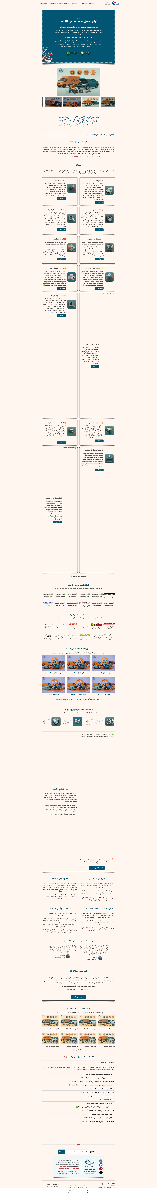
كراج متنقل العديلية (53, 1029)
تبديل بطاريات (74, 1168)
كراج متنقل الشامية (90, 1046)
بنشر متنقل (62, 1166)
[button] (114, 954)
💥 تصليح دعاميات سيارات (57, 423)
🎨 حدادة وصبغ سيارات (95, 423)
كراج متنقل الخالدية (72, 1029)
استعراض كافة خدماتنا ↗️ (78, 576)
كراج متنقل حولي (103, 694)
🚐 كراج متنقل (98, 180)
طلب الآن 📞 (99, 202)
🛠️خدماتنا (85, 3)
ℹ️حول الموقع (44, 3)
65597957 (75, 157)
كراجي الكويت (89, 1166)
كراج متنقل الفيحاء (72, 1046)
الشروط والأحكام (82, 1188)
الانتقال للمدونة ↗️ (78, 1050)
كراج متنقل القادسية (90, 1029)
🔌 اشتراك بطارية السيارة (94, 450)
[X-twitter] (101, 1172)
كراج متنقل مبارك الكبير (53, 672)
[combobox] (77, 1152)
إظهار (88, 135)
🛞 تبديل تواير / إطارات (95, 239)
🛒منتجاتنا (75, 3)
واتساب (70, 1192)
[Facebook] (101, 1165)
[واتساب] (70, 1190)
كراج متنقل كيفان (110, 1029)
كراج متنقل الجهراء (78, 672)
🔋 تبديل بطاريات (60, 180)
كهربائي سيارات (64, 1168)
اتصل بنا (86, 1192)
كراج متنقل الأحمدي (53, 694)
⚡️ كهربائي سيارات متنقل (94, 268)
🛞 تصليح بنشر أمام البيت (57, 209)
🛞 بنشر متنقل (98, 209)
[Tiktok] (101, 1161)
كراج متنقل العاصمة (104, 672)
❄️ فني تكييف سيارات (58, 295)
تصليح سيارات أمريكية (52, 1046)
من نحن (85, 1186)
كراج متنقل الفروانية (78, 694)
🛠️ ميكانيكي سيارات (92, 344)
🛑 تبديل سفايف (60, 239)
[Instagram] (101, 1168)
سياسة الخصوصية (75, 1186)
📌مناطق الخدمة (64, 3)
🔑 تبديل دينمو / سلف (58, 268)
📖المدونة (53, 3)
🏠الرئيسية (92, 3)
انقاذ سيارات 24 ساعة (54, 498)
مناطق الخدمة (62, 699)
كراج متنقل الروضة (109, 1046)
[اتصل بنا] (87, 1190)
